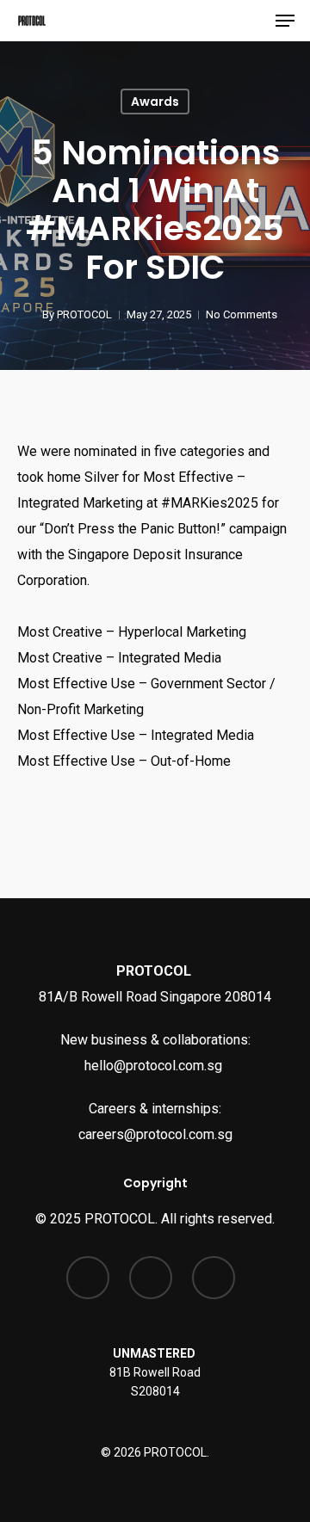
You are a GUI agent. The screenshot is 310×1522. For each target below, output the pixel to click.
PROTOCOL (84, 314)
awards (155, 101)
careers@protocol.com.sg (155, 1134)
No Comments (241, 314)
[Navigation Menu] (285, 20)
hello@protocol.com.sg (155, 1065)
